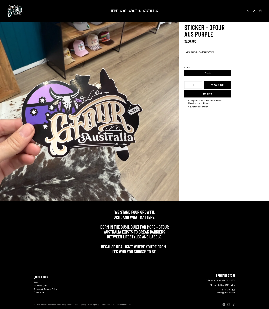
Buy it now (207, 94)
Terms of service (107, 304)
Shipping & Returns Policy (45, 289)
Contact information (123, 304)
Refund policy (80, 304)
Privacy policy (93, 304)
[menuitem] (114, 11)
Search (37, 282)
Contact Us (39, 292)
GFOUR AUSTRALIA (48, 304)
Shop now (134, 257)
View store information (198, 107)
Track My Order (41, 285)
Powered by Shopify (65, 304)
